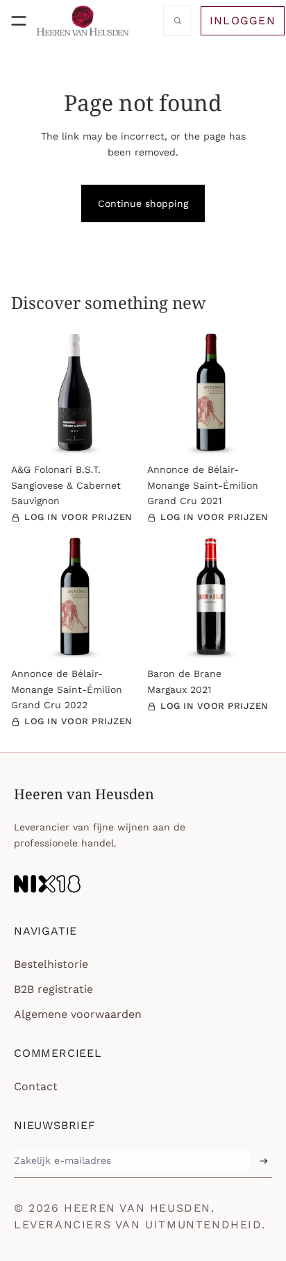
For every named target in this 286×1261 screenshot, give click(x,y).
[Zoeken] (177, 21)
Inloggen (243, 20)
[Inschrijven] (263, 1161)
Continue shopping (143, 203)
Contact (36, 1086)
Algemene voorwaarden (78, 1014)
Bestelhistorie (51, 964)
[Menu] (18, 21)
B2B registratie (53, 989)
